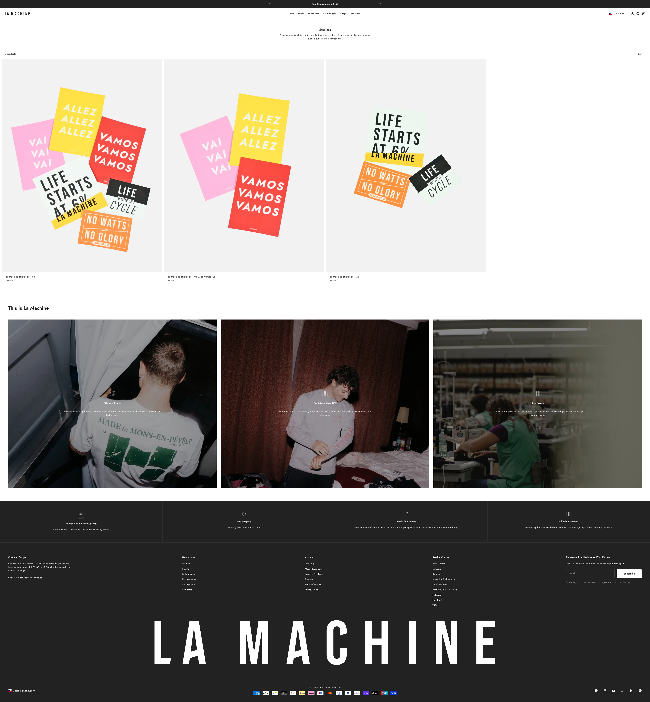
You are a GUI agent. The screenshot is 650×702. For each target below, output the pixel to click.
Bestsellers (313, 13)
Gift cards (187, 589)
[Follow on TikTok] (622, 690)
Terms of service (313, 584)
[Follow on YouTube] (613, 690)
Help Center (438, 563)
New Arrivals (297, 13)
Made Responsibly (314, 568)
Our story (310, 563)
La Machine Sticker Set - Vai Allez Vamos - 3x (191, 276)
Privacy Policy (312, 589)
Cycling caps (188, 584)
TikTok (435, 605)
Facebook (437, 600)
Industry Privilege (314, 574)
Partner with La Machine (444, 589)
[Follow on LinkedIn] (631, 690)
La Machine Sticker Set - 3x (344, 276)
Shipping (436, 568)
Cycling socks (189, 579)
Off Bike (186, 563)
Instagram (437, 595)
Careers (309, 579)
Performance (188, 574)
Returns (436, 574)
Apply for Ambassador (443, 579)
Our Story (355, 13)
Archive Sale (329, 13)
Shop (343, 13)
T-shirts (185, 568)
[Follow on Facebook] (596, 690)
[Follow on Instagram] (605, 690)
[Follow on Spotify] (640, 690)
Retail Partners (439, 584)
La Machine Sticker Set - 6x (20, 276)
